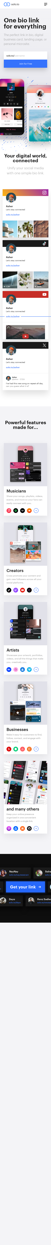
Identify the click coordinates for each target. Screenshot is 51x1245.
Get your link (23, 886)
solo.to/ (10, 55)
